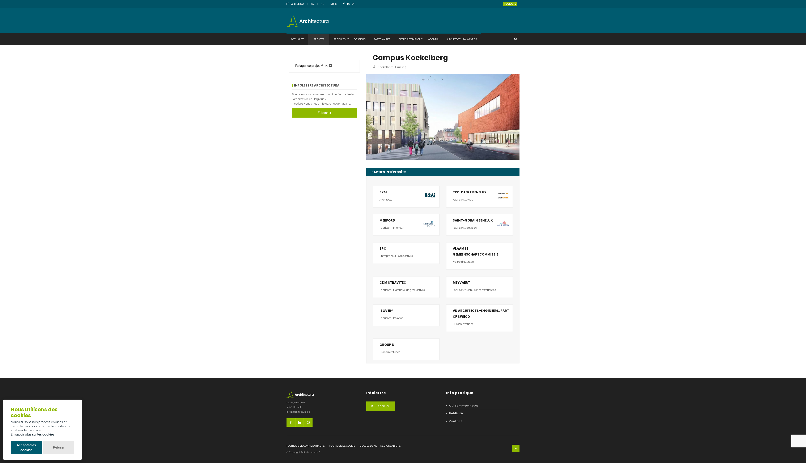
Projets (319, 39)
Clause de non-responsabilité (380, 445)
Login (333, 4)
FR (322, 4)
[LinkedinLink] (349, 4)
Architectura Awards (462, 39)
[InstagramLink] (354, 4)
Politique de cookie (342, 445)
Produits (339, 39)
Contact (455, 421)
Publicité (510, 4)
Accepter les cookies (26, 447)
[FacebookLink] (345, 4)
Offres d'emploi (409, 39)
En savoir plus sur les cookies (32, 434)
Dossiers (359, 39)
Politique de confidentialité (305, 445)
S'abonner (324, 112)
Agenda (433, 39)
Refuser (58, 447)
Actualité (297, 39)
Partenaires (382, 39)
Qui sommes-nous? (464, 406)
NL (312, 4)
